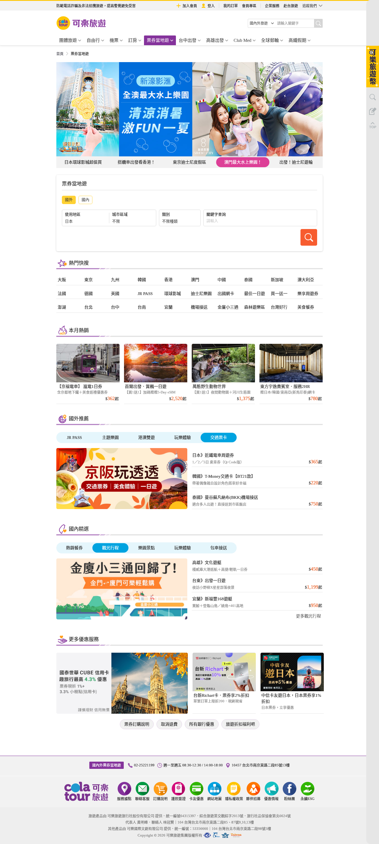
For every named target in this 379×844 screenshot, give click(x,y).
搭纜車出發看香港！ (136, 162)
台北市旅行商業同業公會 (207, 835)
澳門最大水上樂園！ (243, 162)
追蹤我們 (309, 6)
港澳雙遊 (146, 437)
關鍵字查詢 (216, 215)
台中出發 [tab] (187, 40)
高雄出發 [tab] (215, 40)
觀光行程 (110, 548)
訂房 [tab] (132, 40)
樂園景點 (146, 548)
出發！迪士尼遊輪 (296, 162)
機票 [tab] (114, 40)
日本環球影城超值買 (83, 162)
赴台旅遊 (291, 6)
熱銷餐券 (74, 548)
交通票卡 (218, 437)
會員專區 (249, 6)
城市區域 (120, 215)
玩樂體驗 (182, 437)
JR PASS (74, 437)
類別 (166, 215)
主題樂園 (110, 437)
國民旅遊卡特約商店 (236, 835)
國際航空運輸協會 (225, 835)
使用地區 (72, 215)
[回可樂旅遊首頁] (81, 23)
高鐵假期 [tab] (297, 40)
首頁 (60, 54)
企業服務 (272, 6)
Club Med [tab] (242, 40)
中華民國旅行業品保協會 (216, 835)
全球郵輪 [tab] (270, 40)
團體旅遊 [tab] (68, 40)
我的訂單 (230, 6)
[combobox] (262, 23)
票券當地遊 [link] (80, 54)
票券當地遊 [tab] (158, 40)
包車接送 (218, 548)
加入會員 (190, 6)
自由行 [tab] (93, 40)
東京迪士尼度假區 (189, 162)
